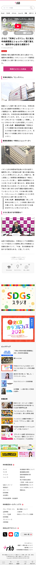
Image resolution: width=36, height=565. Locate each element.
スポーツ (31, 13)
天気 (26, 13)
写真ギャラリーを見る (18, 69)
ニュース (20, 13)
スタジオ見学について (26, 487)
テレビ (2, 13)
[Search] (31, 8)
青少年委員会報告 (25, 480)
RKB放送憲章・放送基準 (10, 498)
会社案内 (5, 495)
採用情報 (5, 493)
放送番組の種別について (27, 469)
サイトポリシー (29, 543)
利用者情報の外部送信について (25, 549)
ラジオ (8, 13)
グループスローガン (9, 509)
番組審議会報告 (24, 472)
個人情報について (22, 509)
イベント (14, 13)
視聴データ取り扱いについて (25, 545)
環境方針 (22, 477)
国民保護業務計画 (25, 474)
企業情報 (5, 512)
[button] (3, 562)
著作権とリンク (29, 547)
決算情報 (5, 522)
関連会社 (22, 490)
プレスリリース (7, 519)
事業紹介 (5, 487)
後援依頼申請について (26, 485)
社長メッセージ (7, 485)
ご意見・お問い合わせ (26, 482)
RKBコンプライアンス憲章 (25, 514)
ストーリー (6, 490)
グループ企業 (7, 514)
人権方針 (19, 512)
